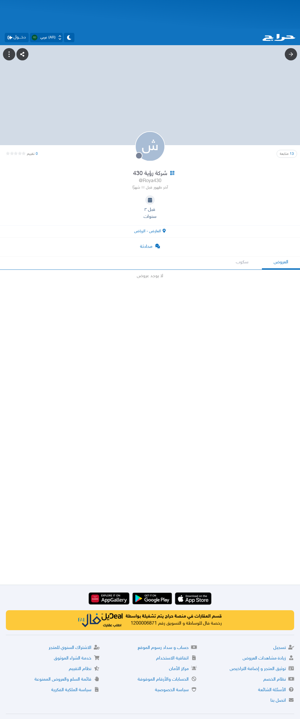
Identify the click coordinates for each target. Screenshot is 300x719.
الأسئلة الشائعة (272, 690)
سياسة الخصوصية (172, 690)
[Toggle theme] (69, 38)
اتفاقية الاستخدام (172, 658)
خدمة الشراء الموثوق (72, 658)
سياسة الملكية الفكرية (71, 690)
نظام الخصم (274, 679)
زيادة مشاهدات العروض (264, 658)
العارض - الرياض (147, 231)
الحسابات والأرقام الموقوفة (163, 679)
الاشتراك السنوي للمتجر (70, 648)
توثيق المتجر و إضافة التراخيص (258, 669)
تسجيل (279, 648)
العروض (281, 262)
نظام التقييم (80, 669)
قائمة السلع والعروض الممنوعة (63, 679)
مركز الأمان (179, 669)
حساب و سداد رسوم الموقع (163, 648)
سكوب (242, 262)
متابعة (287, 154)
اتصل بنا (278, 700)
